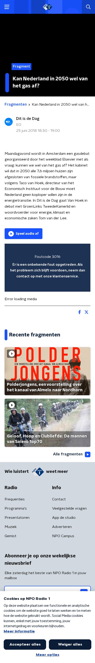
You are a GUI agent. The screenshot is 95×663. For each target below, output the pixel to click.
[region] (47, 268)
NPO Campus (63, 536)
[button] (6, 7)
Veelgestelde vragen (69, 508)
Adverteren (62, 527)
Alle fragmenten (68, 454)
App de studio (64, 517)
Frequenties (15, 499)
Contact (59, 499)
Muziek (11, 527)
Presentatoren (17, 517)
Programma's (16, 508)
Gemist (10, 536)
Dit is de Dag (27, 119)
